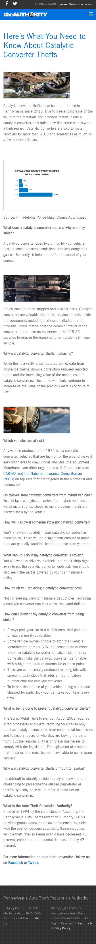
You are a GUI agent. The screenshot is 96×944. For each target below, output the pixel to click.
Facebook (15, 863)
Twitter (33, 863)
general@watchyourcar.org (75, 4)
